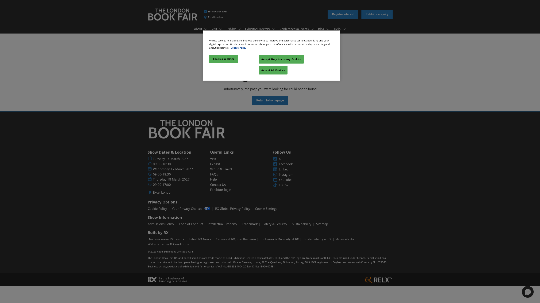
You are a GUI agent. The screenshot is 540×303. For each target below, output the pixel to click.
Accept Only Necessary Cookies (281, 59)
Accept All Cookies (273, 70)
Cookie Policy (238, 47)
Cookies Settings (223, 58)
